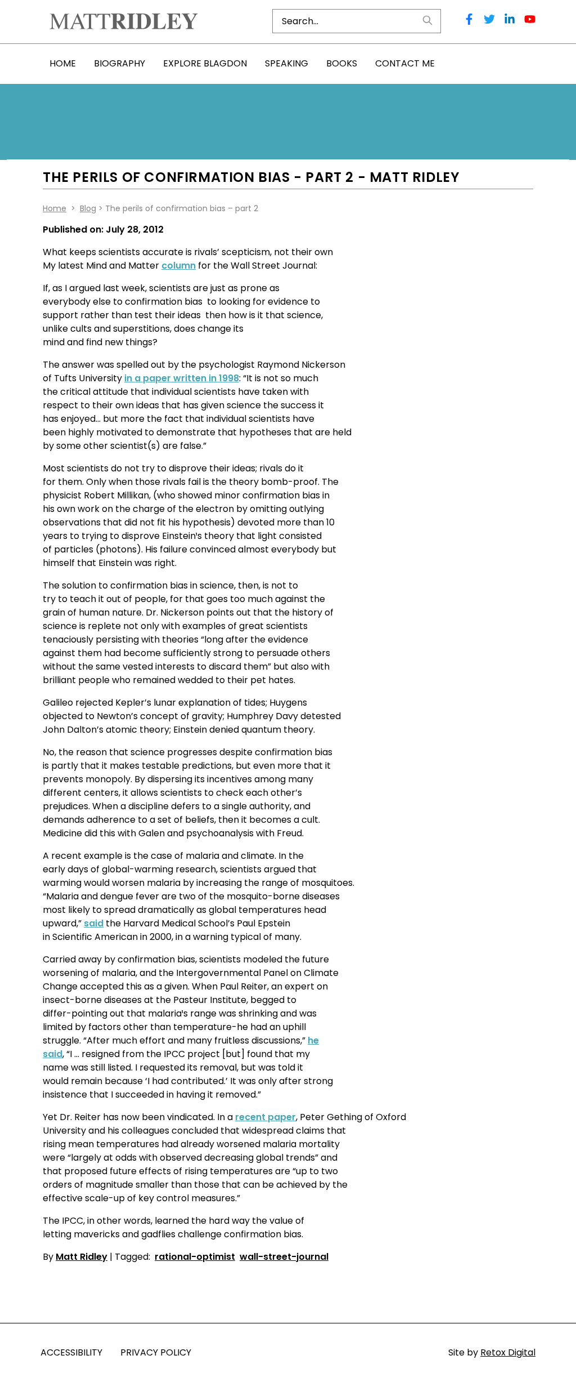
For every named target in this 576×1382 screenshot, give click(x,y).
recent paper (265, 1117)
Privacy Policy (155, 1352)
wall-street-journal (284, 1256)
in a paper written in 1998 (181, 378)
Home (63, 63)
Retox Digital (508, 1352)
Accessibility (71, 1352)
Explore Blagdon (205, 63)
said (94, 923)
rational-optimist (195, 1256)
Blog (88, 208)
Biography (119, 63)
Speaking (286, 63)
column (178, 265)
